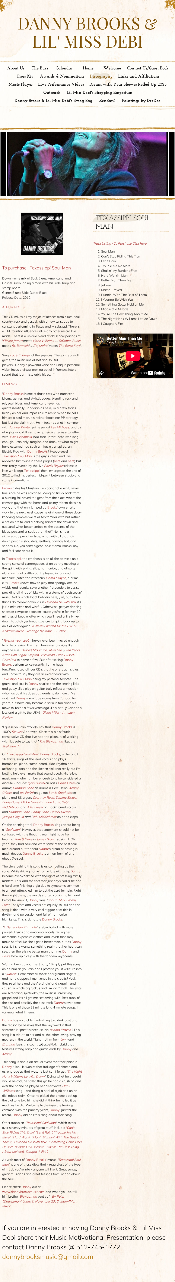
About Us (16, 68)
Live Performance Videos (61, 84)
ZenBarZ (107, 101)
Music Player (21, 84)
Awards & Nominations (62, 76)
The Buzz (40, 68)
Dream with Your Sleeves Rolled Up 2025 (128, 84)
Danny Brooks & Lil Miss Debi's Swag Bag (53, 101)
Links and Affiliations (138, 76)
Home (88, 68)
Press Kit (25, 76)
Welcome (112, 68)
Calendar (64, 68)
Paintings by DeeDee (141, 101)
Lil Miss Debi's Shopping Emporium (99, 93)
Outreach (52, 93)
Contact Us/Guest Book (148, 68)
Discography (101, 76)
